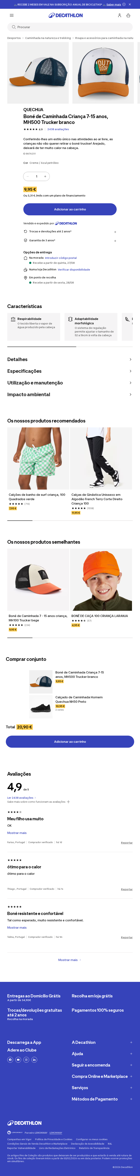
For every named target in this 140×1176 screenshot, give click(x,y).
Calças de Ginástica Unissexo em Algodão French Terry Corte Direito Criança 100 (97, 499)
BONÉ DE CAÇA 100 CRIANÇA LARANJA (99, 616)
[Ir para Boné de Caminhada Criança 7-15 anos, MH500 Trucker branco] (40, 682)
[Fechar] (130, 4)
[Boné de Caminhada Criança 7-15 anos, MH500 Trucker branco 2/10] (103, 73)
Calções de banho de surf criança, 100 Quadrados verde (37, 497)
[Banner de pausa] (124, 4)
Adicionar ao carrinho (70, 209)
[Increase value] (45, 176)
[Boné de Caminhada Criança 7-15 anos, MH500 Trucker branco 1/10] (38, 73)
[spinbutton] (36, 176)
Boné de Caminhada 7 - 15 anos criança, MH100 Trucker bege (38, 618)
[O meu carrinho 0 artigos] (128, 15)
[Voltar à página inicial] (65, 15)
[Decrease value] (27, 176)
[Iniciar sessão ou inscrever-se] (119, 15)
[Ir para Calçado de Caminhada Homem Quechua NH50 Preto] (40, 706)
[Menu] (11, 15)
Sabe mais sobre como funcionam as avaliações (36, 801)
